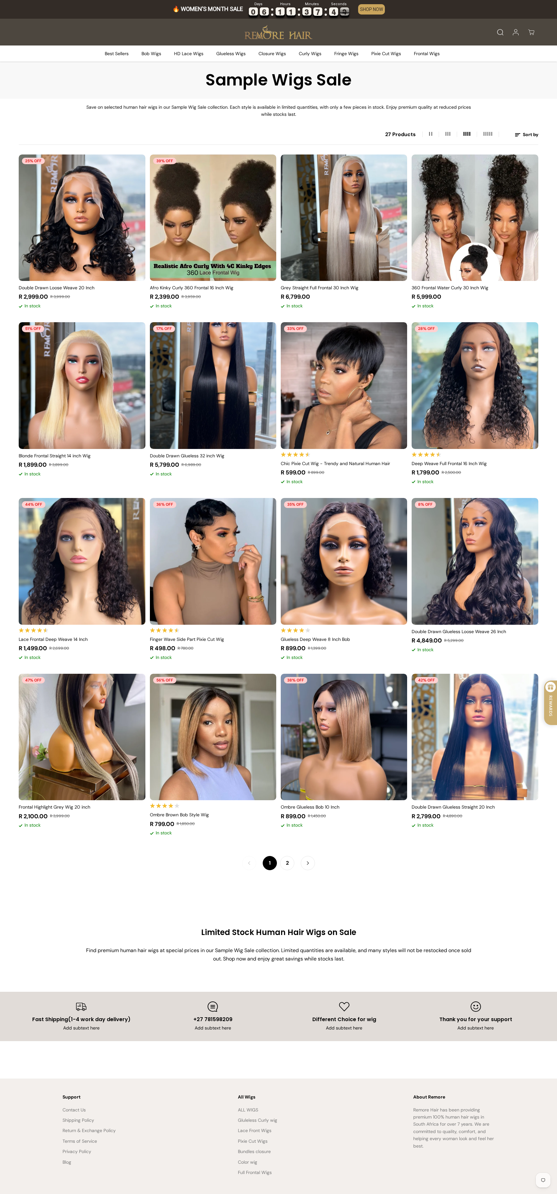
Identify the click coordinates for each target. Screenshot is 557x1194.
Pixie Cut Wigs (386, 53)
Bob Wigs (151, 53)
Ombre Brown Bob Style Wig (179, 815)
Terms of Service (80, 1141)
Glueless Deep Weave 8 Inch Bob (315, 639)
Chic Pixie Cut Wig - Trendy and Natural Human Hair (335, 463)
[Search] (500, 32)
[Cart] (531, 32)
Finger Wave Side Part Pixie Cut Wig (187, 639)
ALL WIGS (248, 1110)
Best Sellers (117, 53)
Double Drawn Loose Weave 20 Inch (56, 288)
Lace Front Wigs (254, 1130)
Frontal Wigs (427, 53)
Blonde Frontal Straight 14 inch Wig (55, 456)
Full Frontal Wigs (255, 1172)
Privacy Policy (77, 1151)
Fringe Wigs (346, 53)
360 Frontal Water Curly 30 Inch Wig (450, 288)
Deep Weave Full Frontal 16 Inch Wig (449, 463)
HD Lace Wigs (188, 53)
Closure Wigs (272, 53)
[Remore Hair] (278, 32)
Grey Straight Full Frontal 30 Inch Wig (319, 288)
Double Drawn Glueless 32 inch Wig (187, 456)
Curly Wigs (310, 53)
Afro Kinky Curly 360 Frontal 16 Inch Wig (191, 288)
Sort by (530, 134)
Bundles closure (254, 1151)
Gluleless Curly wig (257, 1120)
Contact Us (74, 1110)
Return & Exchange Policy (89, 1130)
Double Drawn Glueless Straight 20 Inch (453, 807)
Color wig (247, 1162)
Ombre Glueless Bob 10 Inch (310, 807)
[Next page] (308, 863)
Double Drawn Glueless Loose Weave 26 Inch (459, 631)
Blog (67, 1162)
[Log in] (516, 32)
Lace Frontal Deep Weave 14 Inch (53, 639)
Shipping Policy (78, 1120)
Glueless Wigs (231, 53)
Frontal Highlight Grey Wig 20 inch (54, 807)
